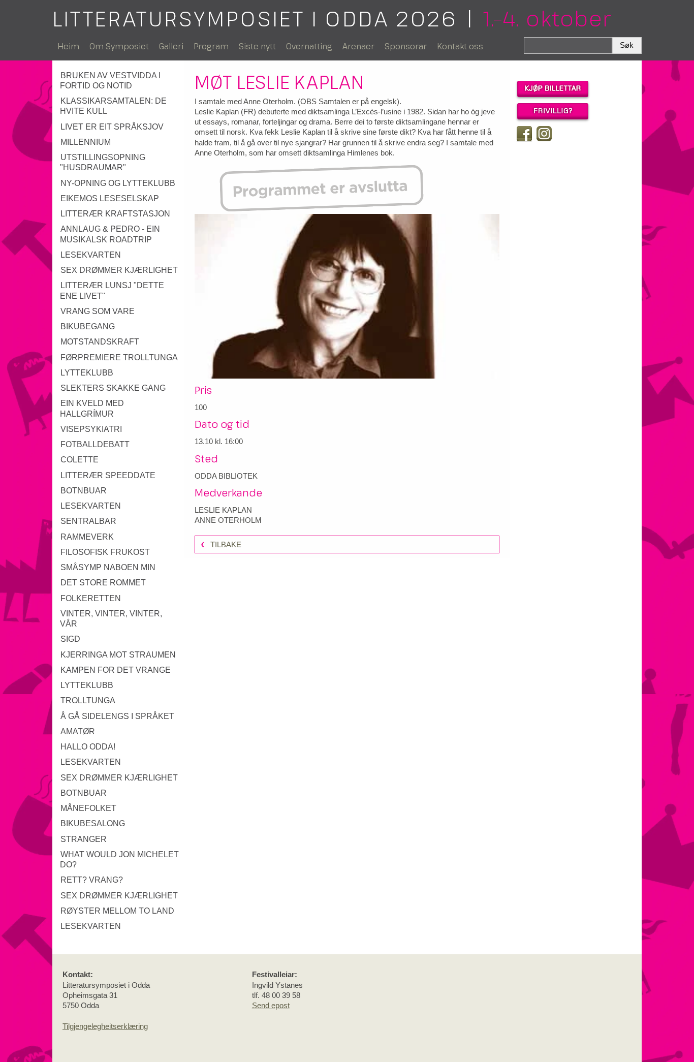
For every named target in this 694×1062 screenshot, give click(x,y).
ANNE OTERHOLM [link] (228, 520)
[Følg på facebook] (524, 134)
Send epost (271, 1005)
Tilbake (225, 544)
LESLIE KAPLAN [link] (223, 510)
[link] (119, 81)
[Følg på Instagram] (544, 134)
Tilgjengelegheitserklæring (105, 1026)
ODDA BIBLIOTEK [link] (226, 476)
